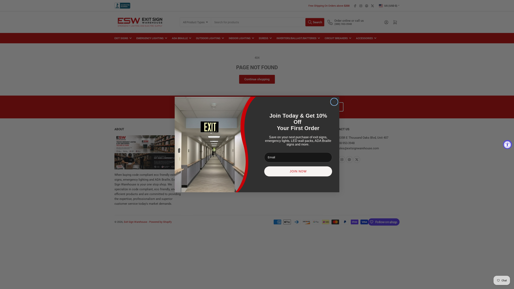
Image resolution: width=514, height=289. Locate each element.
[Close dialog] (334, 101)
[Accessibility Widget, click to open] (507, 144)
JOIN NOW (298, 171)
